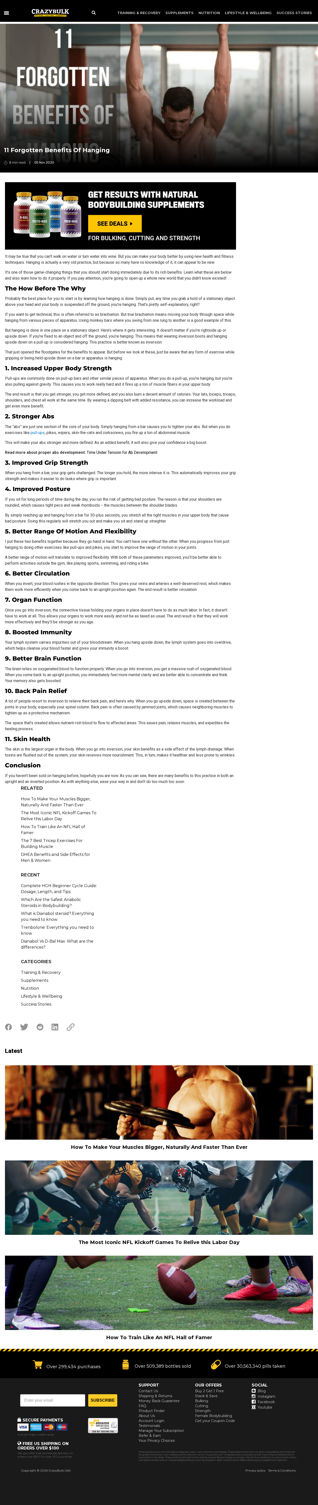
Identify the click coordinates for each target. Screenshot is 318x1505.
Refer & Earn (150, 1435)
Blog (262, 1391)
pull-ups (38, 432)
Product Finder (152, 1411)
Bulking (201, 1401)
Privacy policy (255, 1470)
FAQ (142, 1406)
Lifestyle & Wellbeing (248, 13)
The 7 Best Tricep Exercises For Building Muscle (52, 843)
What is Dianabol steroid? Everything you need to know (57, 916)
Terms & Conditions (282, 1470)
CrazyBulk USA (59, 1470)
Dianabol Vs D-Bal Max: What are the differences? (57, 944)
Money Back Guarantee (159, 1401)
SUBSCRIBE (103, 1400)
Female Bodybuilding (213, 1416)
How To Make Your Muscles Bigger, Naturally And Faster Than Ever (56, 802)
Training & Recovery (138, 13)
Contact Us (148, 1391)
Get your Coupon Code (215, 1420)
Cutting (201, 1406)
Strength (203, 1411)
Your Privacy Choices (157, 1440)
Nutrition (209, 13)
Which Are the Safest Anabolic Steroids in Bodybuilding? (51, 902)
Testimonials (149, 1425)
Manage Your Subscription (161, 1430)
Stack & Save (206, 1396)
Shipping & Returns (155, 1396)
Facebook (266, 1402)
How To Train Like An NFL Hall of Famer (53, 829)
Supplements (179, 13)
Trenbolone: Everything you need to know (57, 930)
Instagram (267, 1396)
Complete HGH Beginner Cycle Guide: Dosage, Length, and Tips (59, 888)
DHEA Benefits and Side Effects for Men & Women (55, 857)
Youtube (265, 1407)
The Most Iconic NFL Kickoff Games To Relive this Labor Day (58, 815)
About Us (147, 1416)
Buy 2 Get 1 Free (209, 1391)
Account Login (151, 1420)
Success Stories (294, 13)
